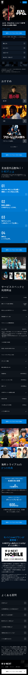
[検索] (21, 2)
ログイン (24, 2)
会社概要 (6, 666)
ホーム (2, 666)
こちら (23, 335)
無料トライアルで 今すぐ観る (14, 33)
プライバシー (12, 666)
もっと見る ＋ (14, 146)
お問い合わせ (18, 666)
